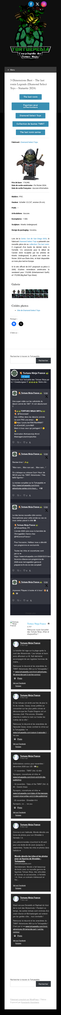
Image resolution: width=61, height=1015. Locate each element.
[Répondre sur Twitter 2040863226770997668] (14, 495)
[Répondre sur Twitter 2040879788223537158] (14, 442)
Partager (18, 686)
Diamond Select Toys (29, 142)
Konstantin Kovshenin (30, 1002)
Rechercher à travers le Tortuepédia (24, 356)
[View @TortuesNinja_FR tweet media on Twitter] (17, 593)
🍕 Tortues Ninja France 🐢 (30, 393)
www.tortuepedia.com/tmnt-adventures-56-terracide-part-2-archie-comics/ (30, 673)
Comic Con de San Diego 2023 (34, 239)
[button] (14, 291)
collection (39, 244)
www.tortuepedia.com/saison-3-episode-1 (30, 732)
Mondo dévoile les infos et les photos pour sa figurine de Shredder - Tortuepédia (31, 858)
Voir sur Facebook (19, 683)
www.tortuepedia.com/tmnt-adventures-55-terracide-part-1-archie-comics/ (30, 929)
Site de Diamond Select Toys (28, 310)
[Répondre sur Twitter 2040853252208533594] (14, 570)
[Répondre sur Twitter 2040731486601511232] (14, 600)
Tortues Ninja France (30, 643)
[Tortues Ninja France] (16, 623)
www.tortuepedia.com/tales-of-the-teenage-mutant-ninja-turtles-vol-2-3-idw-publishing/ (30, 794)
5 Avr (46, 393)
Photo (19, 678)
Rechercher (43, 360)
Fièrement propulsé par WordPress (24, 999)
